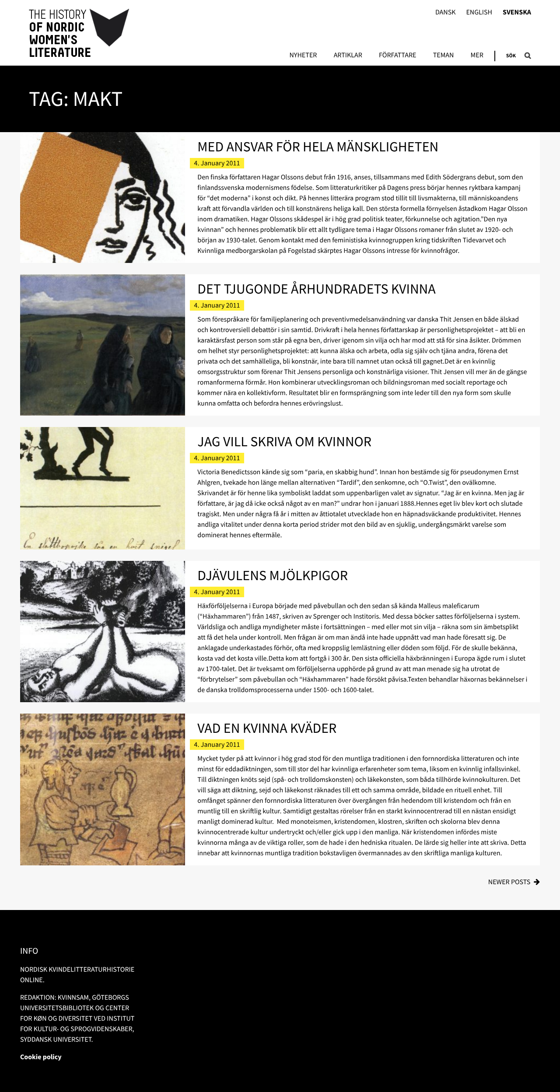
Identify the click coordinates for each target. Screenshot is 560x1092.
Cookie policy (41, 1057)
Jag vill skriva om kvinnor (284, 441)
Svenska (517, 12)
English (479, 12)
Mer (477, 56)
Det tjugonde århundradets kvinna (316, 289)
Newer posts (509, 882)
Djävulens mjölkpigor (272, 575)
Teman (443, 56)
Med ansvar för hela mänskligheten (317, 146)
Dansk (445, 12)
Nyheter (303, 56)
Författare (397, 56)
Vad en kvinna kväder (266, 728)
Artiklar (348, 56)
